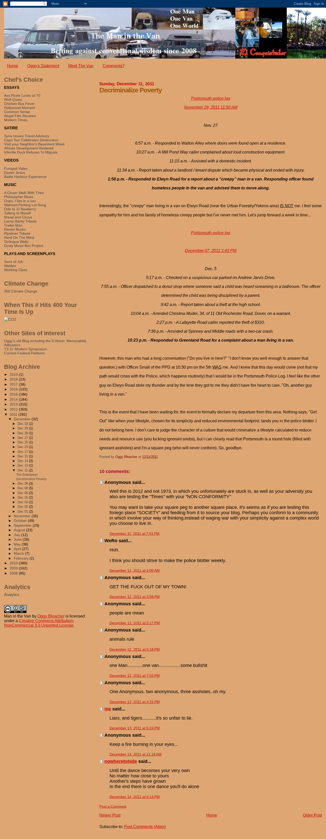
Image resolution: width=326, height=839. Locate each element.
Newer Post (109, 815)
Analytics (11, 594)
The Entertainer (27, 475)
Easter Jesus (14, 173)
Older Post (312, 815)
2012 (14, 409)
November (23, 516)
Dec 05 (23, 497)
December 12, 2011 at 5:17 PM (135, 623)
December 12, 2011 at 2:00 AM (135, 570)
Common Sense (17, 112)
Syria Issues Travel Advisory (26, 136)
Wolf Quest (13, 99)
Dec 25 (23, 442)
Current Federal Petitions (24, 353)
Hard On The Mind (19, 237)
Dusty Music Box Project (23, 246)
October (21, 521)
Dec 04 (23, 502)
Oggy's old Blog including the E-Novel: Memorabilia (45, 341)
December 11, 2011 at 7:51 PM (134, 534)
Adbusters (12, 345)
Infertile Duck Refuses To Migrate (31, 152)
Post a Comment (112, 806)
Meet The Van (80, 66)
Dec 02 (23, 507)
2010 (14, 563)
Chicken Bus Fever (19, 104)
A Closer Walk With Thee (24, 193)
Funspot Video (16, 168)
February (22, 558)
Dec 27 (23, 438)
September (23, 525)
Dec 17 (23, 452)
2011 (14, 414)
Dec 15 (23, 456)
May (18, 544)
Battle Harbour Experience (25, 177)
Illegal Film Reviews (20, 116)
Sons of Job (13, 262)
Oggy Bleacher (50, 616)
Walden (10, 266)
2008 (14, 573)
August (20, 530)
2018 (14, 379)
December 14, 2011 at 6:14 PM (135, 797)
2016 (14, 389)
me (107, 708)
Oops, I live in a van (20, 201)
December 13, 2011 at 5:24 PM (135, 728)
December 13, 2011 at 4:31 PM (135, 702)
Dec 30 (23, 424)
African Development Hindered (28, 148)
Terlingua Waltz (16, 242)
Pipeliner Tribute (17, 233)
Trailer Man (13, 225)
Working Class (15, 270)
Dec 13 (23, 465)
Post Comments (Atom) (145, 826)
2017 (14, 384)
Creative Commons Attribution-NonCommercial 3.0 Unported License (39, 623)
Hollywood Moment (19, 108)
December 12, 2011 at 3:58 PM (135, 597)
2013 (14, 404)
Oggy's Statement (43, 66)
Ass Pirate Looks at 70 (22, 95)
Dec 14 (23, 461)
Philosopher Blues (18, 197)
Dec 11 (23, 470)
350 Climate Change (20, 291)
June (18, 539)
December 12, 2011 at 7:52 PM (135, 676)
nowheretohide (120, 761)
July (17, 535)
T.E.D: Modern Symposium (25, 349)
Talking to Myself (17, 213)
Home (12, 66)
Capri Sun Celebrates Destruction (31, 140)
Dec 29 (23, 428)
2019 (14, 374)
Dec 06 (23, 493)
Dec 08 (23, 488)
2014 (14, 399)
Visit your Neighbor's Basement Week (34, 144)
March (19, 553)
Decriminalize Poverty (31, 479)
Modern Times (15, 120)
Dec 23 (23, 447)
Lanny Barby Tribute (20, 221)
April (18, 549)
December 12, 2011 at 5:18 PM (135, 649)
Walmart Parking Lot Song (25, 205)
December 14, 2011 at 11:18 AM (135, 754)
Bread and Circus (18, 217)
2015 (14, 394)
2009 (14, 568)
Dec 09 (23, 483)
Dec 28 (23, 433)
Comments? (114, 66)
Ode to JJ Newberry (20, 209)
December (23, 419)
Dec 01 (23, 511)
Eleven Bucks (15, 229)
